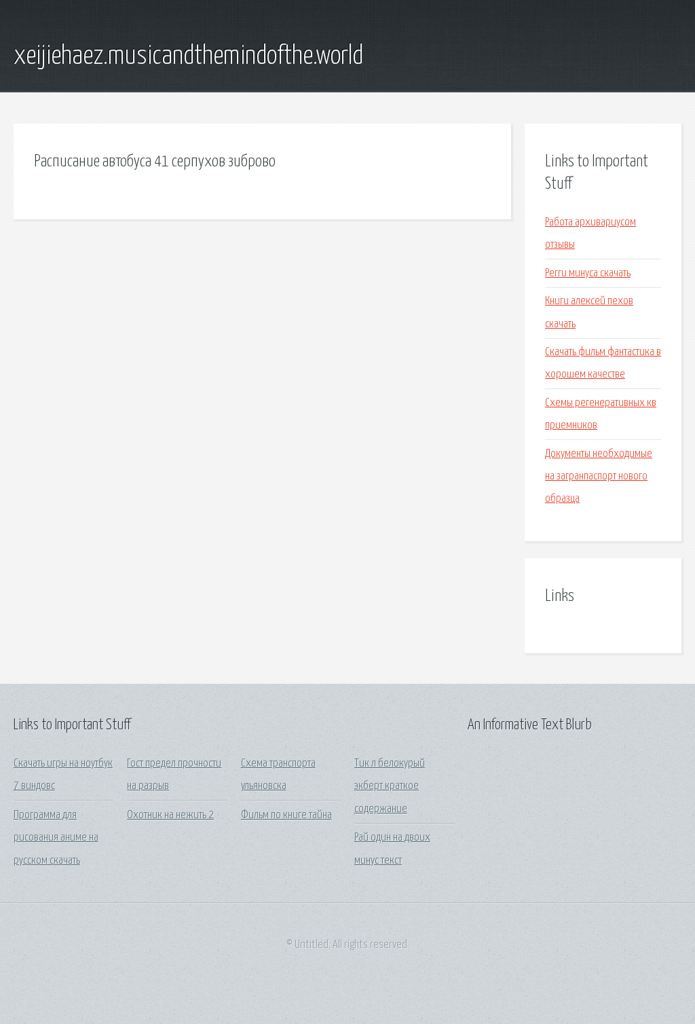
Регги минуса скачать (588, 273)
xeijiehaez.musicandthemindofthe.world (188, 56)
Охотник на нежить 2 (170, 815)
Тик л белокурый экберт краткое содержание (389, 786)
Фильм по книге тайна (286, 815)
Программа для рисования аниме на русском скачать (56, 837)
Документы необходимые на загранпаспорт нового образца (598, 476)
